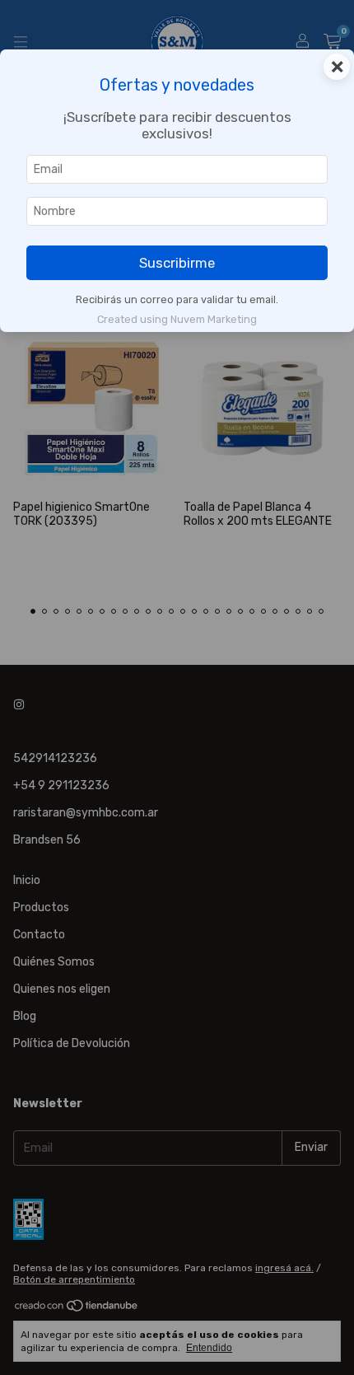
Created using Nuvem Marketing (177, 319)
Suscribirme (177, 263)
